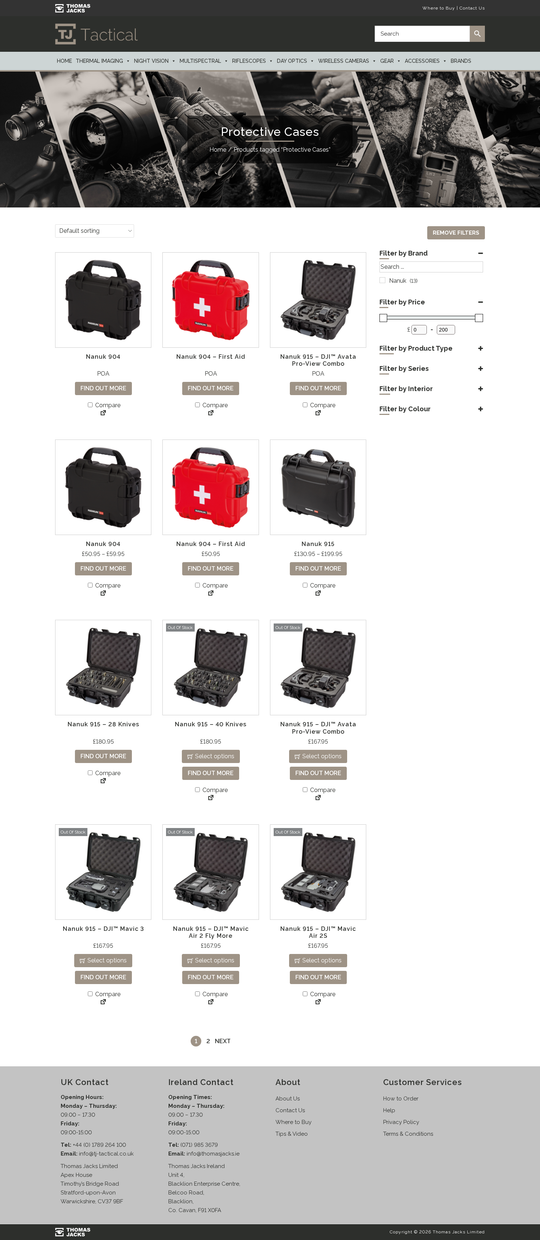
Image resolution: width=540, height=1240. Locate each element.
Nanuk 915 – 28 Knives (103, 724)
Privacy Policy (401, 1122)
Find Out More (103, 388)
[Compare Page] (103, 413)
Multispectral (200, 61)
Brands (461, 61)
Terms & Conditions (408, 1134)
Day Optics (292, 61)
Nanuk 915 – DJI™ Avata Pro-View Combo (318, 360)
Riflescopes (249, 61)
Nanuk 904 (103, 356)
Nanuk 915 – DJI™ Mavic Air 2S (318, 932)
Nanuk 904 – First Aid (210, 356)
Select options (214, 756)
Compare (107, 405)
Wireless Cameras (343, 61)
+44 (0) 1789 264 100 (99, 1145)
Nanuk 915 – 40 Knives (210, 724)
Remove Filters (456, 232)
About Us (288, 1098)
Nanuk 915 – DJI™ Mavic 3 (103, 928)
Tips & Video (292, 1134)
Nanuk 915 (318, 544)
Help (389, 1110)
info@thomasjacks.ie (213, 1153)
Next (223, 1041)
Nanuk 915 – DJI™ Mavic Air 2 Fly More (211, 932)
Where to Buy (438, 8)
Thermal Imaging (99, 61)
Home (64, 61)
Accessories (422, 61)
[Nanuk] (382, 280)
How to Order (400, 1098)
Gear (387, 61)
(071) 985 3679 (199, 1145)
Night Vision (151, 61)
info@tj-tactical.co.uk (106, 1153)
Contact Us (472, 8)
